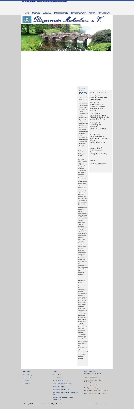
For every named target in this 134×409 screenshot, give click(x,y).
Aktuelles (47, 13)
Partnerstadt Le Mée (58, 377)
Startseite (26, 1)
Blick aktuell (26, 383)
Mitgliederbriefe (61, 13)
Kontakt (40, 1)
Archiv (92, 13)
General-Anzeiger (28, 375)
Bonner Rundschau (28, 377)
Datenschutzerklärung (61, 1)
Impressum (33, 1)
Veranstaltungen (95, 96)
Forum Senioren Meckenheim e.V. (62, 383)
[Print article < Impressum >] (82, 88)
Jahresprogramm (78, 13)
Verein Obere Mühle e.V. (60, 386)
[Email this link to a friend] (81, 90)
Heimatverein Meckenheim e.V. (61, 389)
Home (26, 13)
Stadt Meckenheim (48, 1)
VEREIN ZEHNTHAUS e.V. (60, 380)
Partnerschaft (103, 13)
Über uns (36, 13)
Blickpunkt (26, 380)
